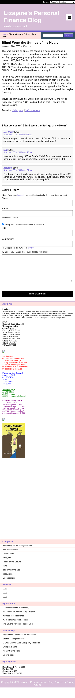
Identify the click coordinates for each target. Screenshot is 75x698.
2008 (5, 597)
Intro (5, 566)
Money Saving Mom (11, 651)
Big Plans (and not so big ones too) (17, 546)
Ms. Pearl (8, 132)
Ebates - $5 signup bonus (14, 639)
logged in (21, 195)
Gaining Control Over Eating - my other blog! (21, 643)
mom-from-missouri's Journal (15, 620)
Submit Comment (37, 293)
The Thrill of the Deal (11, 570)
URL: (4, 228)
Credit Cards (8, 554)
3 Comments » (32, 110)
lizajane (7, 167)
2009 (5, 593)
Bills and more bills (10, 550)
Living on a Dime (10, 647)
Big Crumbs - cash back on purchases (19, 635)
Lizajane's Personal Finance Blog (36, 682)
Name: (5, 198)
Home (4, 34)
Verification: (8, 239)
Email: (5, 208)
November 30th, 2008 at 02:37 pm (17, 170)
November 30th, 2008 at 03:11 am (17, 134)
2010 (5, 589)
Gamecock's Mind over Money (16, 608)
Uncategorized (9, 578)
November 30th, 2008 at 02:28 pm (17, 152)
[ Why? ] (31, 248)
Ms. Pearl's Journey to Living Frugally (19, 612)
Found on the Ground (12, 562)
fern (5, 150)
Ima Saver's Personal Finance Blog (18, 624)
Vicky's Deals (8, 655)
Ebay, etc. (7, 558)
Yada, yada (7, 574)
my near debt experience (13, 616)
